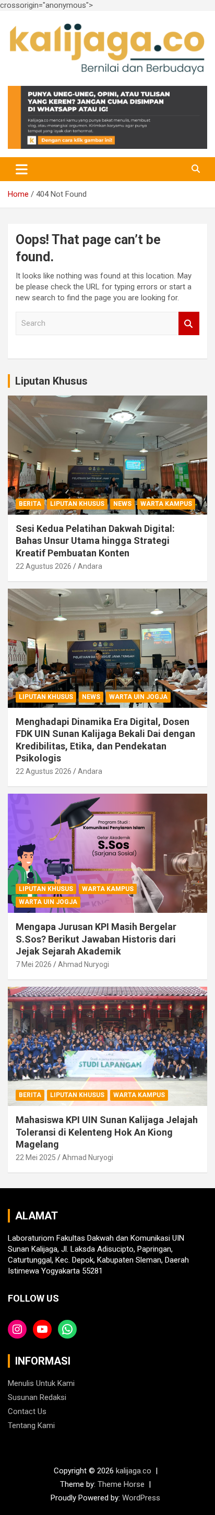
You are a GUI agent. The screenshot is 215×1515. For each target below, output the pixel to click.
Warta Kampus (166, 503)
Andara (90, 566)
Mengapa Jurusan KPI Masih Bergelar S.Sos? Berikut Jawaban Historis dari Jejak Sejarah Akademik (96, 939)
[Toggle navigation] (21, 169)
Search (188, 323)
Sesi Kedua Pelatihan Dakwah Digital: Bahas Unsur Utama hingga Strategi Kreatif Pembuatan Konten (95, 540)
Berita (30, 503)
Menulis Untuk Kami (41, 1383)
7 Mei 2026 (34, 964)
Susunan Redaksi (37, 1397)
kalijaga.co (133, 1470)
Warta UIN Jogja (138, 697)
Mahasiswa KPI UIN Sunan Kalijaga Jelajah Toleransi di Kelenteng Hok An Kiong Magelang (107, 1132)
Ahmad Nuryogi (83, 964)
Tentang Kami (31, 1425)
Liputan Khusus (51, 381)
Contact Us (27, 1411)
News (122, 503)
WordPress (141, 1498)
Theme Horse (121, 1484)
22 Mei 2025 (36, 1157)
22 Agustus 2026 (43, 566)
